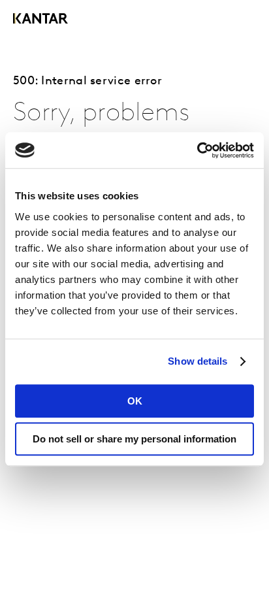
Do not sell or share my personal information (134, 438)
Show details (197, 361)
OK (134, 401)
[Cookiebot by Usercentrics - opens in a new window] (197, 150)
